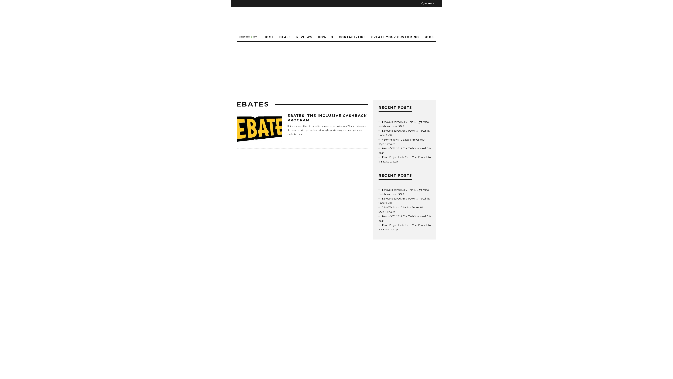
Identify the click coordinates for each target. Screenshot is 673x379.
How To (325, 37)
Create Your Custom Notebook (402, 37)
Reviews (304, 37)
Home (269, 37)
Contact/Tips (352, 37)
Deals (285, 37)
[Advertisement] (336, 68)
